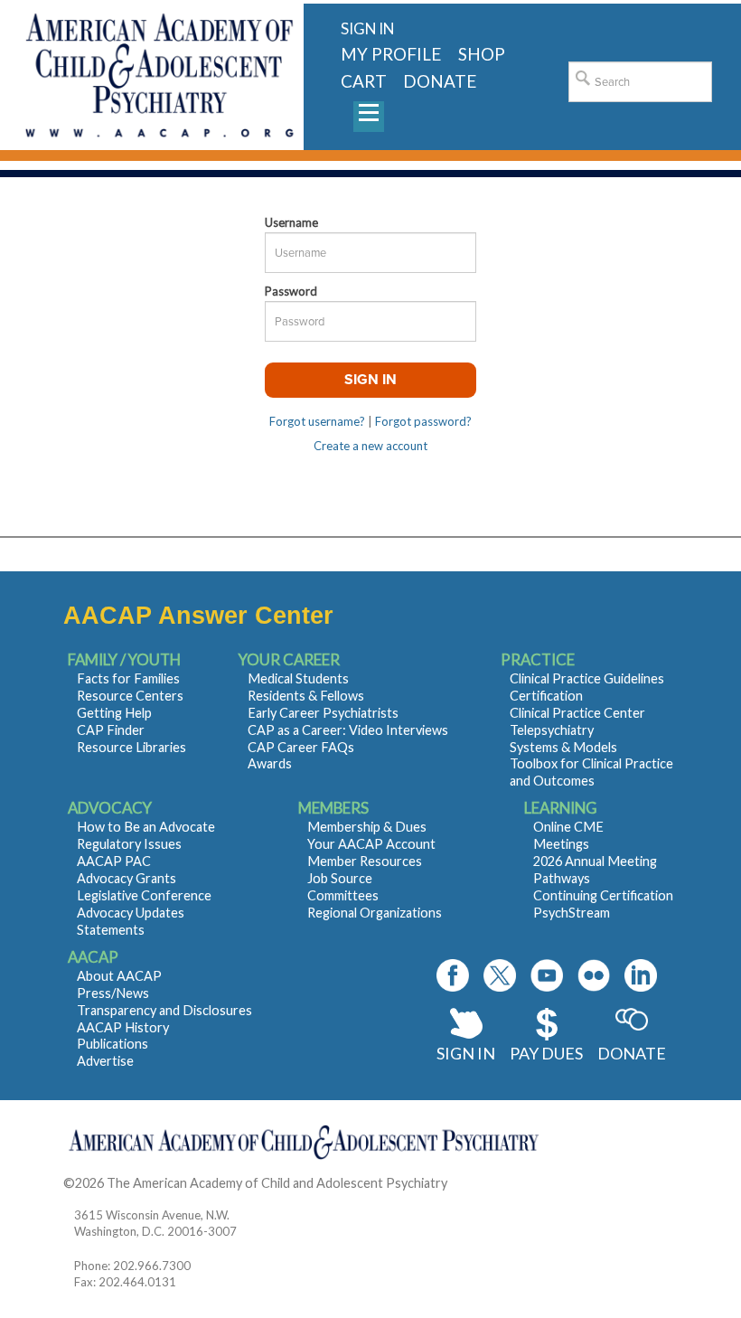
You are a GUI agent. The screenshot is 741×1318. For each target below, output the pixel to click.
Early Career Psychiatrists (323, 712)
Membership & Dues (367, 826)
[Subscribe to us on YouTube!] (546, 975)
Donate (631, 1053)
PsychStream (571, 912)
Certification (546, 695)
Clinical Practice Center (577, 712)
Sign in (367, 28)
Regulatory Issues (129, 844)
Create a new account (370, 445)
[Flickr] (593, 975)
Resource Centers (130, 695)
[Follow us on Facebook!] (452, 975)
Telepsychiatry (552, 730)
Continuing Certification (603, 895)
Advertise (105, 1061)
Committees (343, 895)
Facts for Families (128, 678)
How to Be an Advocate (146, 826)
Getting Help (114, 712)
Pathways (561, 878)
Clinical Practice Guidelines (587, 678)
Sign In (465, 1053)
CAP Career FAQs (301, 747)
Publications (112, 1043)
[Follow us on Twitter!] (499, 975)
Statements (111, 929)
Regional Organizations (374, 912)
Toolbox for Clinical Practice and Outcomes (591, 772)
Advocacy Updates (130, 912)
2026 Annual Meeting (595, 861)
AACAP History (123, 1027)
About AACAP (119, 976)
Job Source (339, 878)
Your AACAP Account (371, 844)
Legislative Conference (144, 895)
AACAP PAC (114, 861)
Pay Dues (546, 1053)
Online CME (568, 826)
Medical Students (298, 678)
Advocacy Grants (126, 878)
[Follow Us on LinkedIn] (640, 975)
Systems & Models (563, 747)
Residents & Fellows (306, 695)
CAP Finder (111, 730)
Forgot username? (317, 421)
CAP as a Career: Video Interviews (348, 730)
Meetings (561, 844)
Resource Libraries (131, 747)
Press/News (113, 993)
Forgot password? (423, 421)
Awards (270, 763)
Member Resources (364, 861)
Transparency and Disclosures (164, 1010)
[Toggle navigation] (368, 116)
